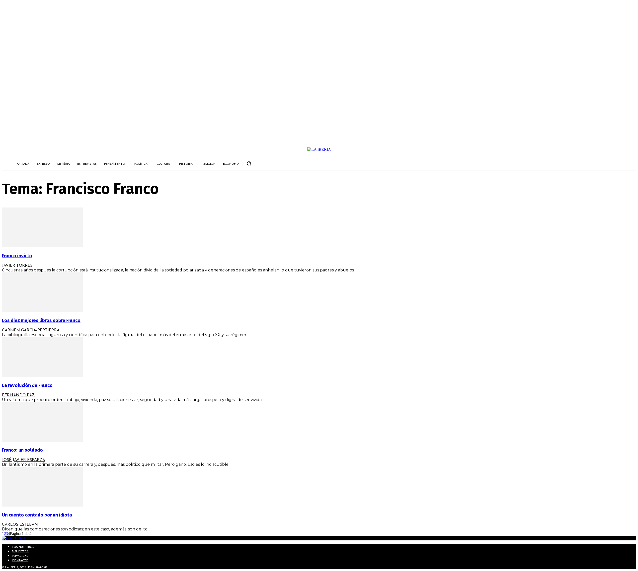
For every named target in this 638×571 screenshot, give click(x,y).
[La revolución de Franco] (42, 375)
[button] (249, 163)
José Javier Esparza (23, 460)
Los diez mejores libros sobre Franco (41, 320)
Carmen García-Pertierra (31, 330)
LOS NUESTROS (23, 547)
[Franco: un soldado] (42, 440)
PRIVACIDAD (20, 556)
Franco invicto (17, 256)
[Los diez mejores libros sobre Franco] (42, 311)
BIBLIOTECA (20, 551)
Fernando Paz (18, 395)
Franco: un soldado (22, 450)
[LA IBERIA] (319, 149)
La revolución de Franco (27, 385)
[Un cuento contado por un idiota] (42, 505)
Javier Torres (17, 266)
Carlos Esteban (20, 525)
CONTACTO (20, 560)
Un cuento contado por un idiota (37, 515)
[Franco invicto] (42, 246)
